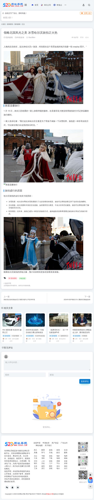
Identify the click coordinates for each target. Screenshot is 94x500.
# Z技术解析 (15, 336)
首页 (4, 24)
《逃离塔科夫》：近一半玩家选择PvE (58, 330)
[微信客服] (7, 487)
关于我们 (48, 445)
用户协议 (55, 443)
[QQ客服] (12, 487)
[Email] (18, 487)
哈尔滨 (28, 46)
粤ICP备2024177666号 (34, 494)
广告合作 (64, 443)
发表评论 (85, 381)
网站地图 (39, 445)
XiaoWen (31, 37)
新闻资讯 (10, 24)
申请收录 (46, 443)
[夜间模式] (90, 486)
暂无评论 (8, 347)
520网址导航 (21, 494)
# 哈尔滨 (22, 278)
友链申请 (37, 443)
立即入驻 (87, 13)
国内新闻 (17, 24)
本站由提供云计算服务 (53, 494)
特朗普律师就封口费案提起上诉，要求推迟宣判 (82, 330)
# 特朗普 (84, 336)
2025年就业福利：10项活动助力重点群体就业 (35, 330)
